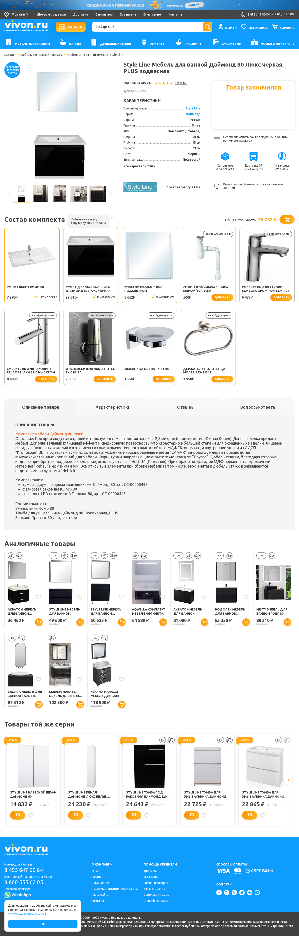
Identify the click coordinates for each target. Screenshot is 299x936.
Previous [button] (8, 193)
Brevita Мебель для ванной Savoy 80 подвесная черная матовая (25, 694)
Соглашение (100, 883)
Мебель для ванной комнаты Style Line (95, 54)
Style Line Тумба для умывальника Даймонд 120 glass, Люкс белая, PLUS (205, 795)
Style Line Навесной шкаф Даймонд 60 (33, 794)
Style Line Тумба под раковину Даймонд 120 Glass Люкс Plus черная (146, 795)
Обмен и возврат (156, 883)
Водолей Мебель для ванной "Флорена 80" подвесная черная (231, 612)
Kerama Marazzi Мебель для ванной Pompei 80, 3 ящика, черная (108, 694)
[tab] (40, 407)
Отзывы (181, 83)
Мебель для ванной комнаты (41, 54)
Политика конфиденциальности (114, 888)
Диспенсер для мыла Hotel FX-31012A (90, 370)
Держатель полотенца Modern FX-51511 (204, 370)
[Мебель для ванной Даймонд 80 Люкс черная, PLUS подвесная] (59, 124)
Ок (43, 924)
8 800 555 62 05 (23, 882)
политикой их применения (27, 914)
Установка (128, 14)
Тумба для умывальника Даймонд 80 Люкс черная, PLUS (88, 288)
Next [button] (110, 193)
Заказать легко (154, 888)
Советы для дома (156, 894)
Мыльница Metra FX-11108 (146, 369)
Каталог (10, 54)
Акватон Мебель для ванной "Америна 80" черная (22, 612)
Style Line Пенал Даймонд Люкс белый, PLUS (88, 795)
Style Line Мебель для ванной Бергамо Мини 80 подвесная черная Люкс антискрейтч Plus (65, 612)
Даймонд (193, 114)
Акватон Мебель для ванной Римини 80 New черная (187, 612)
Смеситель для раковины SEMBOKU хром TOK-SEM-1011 (266, 288)
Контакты (176, 14)
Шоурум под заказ (52, 14)
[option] (59, 124)
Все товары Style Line (183, 187)
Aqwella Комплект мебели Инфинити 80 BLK (148, 612)
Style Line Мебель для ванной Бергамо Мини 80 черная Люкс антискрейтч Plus (106, 612)
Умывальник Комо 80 (25, 287)
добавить (222, 297)
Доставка (80, 14)
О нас (95, 871)
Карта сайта (99, 894)
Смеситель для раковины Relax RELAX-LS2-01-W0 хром (31, 370)
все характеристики (139, 166)
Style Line (193, 108)
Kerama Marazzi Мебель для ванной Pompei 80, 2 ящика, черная (66, 694)
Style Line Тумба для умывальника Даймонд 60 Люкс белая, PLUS (265, 795)
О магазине (152, 14)
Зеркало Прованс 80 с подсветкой (143, 288)
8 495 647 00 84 (23, 870)
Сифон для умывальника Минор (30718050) (205, 288)
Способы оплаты (156, 901)
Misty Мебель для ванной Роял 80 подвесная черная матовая (272, 612)
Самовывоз (104, 14)
